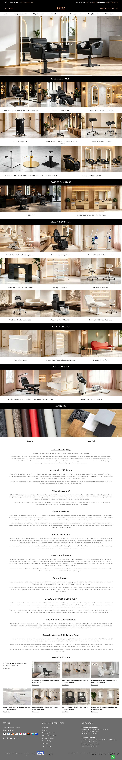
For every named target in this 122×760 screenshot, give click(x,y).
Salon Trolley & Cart (20, 141)
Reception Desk (20, 360)
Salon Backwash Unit (61, 110)
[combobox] (16, 8)
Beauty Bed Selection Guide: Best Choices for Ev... (45, 681)
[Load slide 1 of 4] (15, 75)
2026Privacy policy (85, 753)
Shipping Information (49, 733)
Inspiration (61, 657)
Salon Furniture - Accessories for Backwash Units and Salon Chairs (30, 175)
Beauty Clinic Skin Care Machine (101, 255)
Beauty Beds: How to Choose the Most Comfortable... (104, 681)
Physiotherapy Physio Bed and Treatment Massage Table (30, 399)
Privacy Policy (46, 741)
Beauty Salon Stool (100, 287)
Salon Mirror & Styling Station (101, 110)
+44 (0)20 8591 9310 (112, 2)
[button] (22, 14)
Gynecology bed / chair (60, 255)
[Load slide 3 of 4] (76, 75)
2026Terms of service (99, 753)
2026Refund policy (73, 753)
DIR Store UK (36, 649)
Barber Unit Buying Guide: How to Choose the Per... (75, 708)
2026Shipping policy (113, 753)
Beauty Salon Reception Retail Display (61, 360)
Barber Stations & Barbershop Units (91, 215)
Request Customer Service (11, 727)
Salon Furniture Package (91, 175)
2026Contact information (99, 754)
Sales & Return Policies (49, 735)
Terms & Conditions (48, 738)
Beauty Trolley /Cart (60, 287)
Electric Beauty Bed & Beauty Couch (20, 255)
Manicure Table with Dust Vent (20, 287)
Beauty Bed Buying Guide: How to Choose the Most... (16, 708)
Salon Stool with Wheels (101, 141)
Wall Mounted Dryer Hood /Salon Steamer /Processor (61, 142)
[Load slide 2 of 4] (46, 75)
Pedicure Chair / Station (60, 320)
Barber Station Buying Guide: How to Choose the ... (104, 708)
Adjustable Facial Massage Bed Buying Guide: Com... (15, 664)
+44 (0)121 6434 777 (92, 2)
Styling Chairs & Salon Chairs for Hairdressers (20, 110)
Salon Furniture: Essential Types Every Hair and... (45, 708)
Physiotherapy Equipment (91, 399)
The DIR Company (61, 449)
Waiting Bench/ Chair (101, 360)
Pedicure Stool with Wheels (20, 320)
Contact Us (45, 730)
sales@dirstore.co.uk (26, 2)
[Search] (6, 8)
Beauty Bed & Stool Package (100, 320)
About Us (45, 727)
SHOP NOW (61, 50)
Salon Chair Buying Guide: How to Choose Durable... (75, 681)
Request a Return (8, 730)
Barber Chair (30, 215)
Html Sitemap (46, 746)
